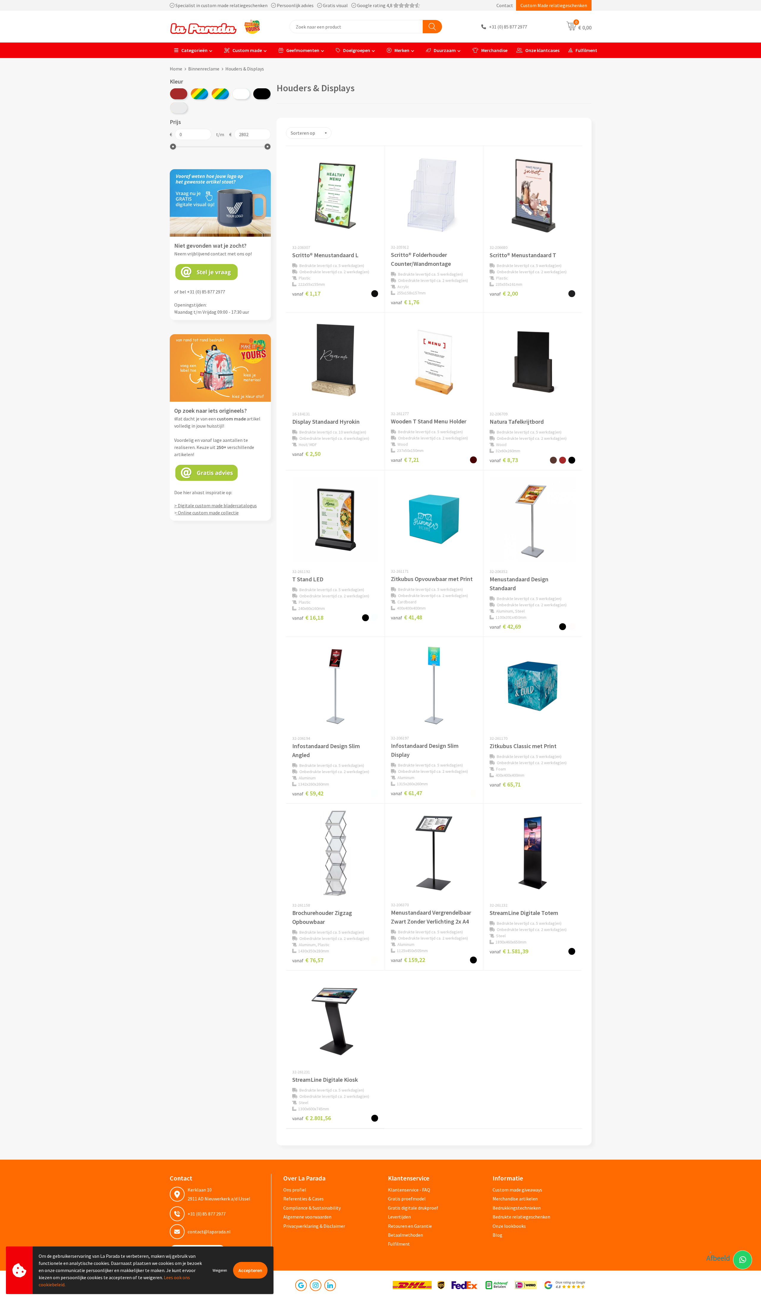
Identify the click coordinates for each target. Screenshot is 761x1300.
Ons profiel (294, 1190)
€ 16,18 (307, 617)
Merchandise (494, 50)
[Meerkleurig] (199, 93)
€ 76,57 (307, 960)
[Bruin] (178, 93)
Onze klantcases (542, 50)
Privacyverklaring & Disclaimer (314, 1226)
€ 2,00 (504, 293)
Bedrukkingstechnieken (517, 1208)
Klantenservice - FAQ (409, 1190)
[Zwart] (262, 93)
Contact (504, 5)
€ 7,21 (405, 459)
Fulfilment (586, 50)
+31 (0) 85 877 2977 (508, 27)
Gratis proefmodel (407, 1199)
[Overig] (220, 93)
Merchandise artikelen (515, 1199)
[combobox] (356, 26)
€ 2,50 (306, 453)
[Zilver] (178, 107)
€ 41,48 (406, 617)
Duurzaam (445, 50)
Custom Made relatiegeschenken (554, 5)
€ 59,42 (307, 793)
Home (176, 69)
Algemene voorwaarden (307, 1217)
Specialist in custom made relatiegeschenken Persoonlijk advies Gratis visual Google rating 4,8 (283, 5)
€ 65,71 (505, 784)
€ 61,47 (406, 793)
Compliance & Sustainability (312, 1208)
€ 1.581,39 (509, 951)
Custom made (247, 50)
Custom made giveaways (517, 1190)
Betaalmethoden (405, 1235)
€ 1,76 (405, 302)
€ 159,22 (408, 959)
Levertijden (399, 1217)
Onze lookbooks (509, 1226)
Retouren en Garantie (410, 1226)
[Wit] (241, 93)
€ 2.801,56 (311, 1118)
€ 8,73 (504, 460)
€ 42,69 (505, 626)
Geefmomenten (302, 50)
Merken (401, 50)
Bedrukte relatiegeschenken (521, 1217)
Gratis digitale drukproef (413, 1208)
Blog (497, 1235)
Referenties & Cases (303, 1199)
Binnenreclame (203, 69)
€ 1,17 (306, 293)
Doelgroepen (356, 50)
